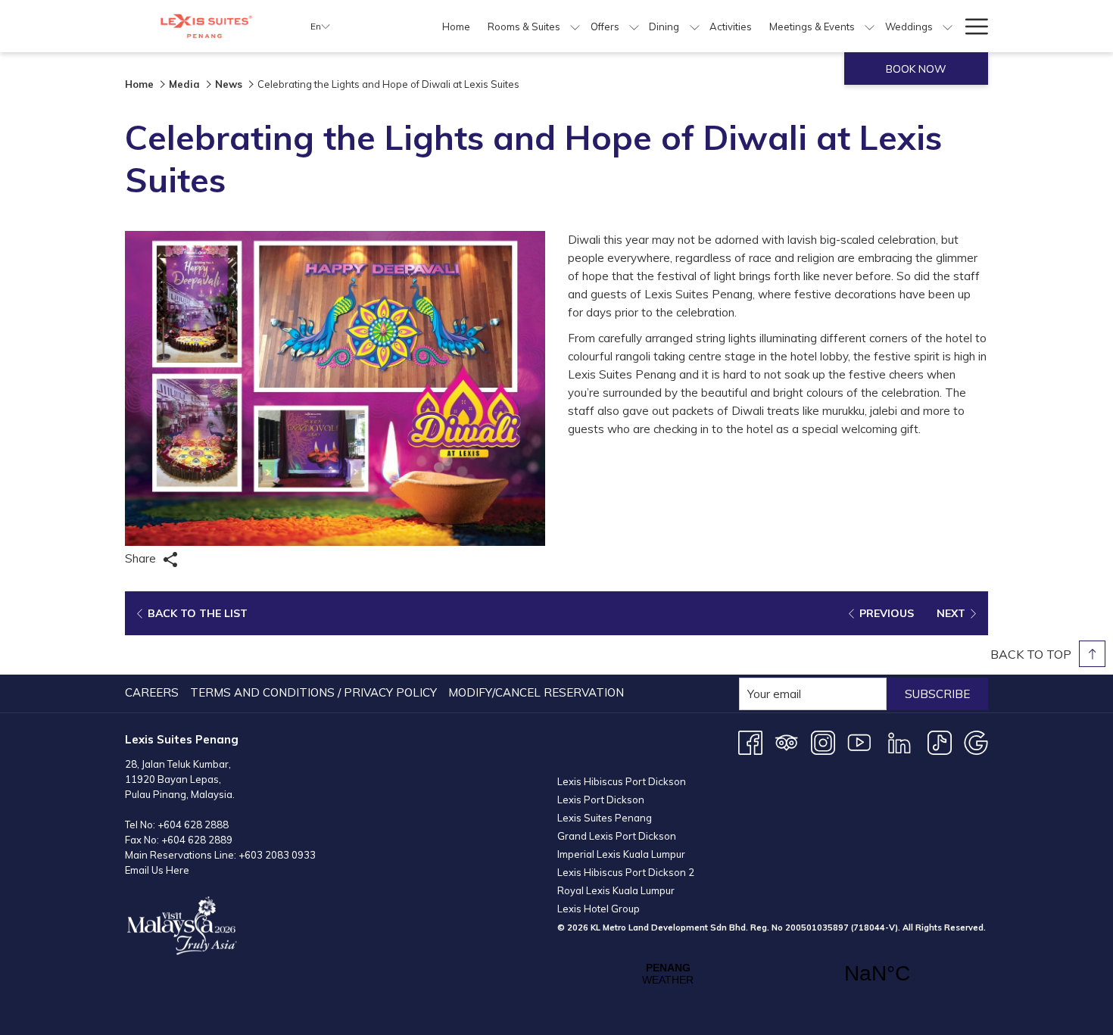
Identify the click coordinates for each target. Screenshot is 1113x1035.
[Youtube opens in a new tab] (859, 741)
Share (142, 558)
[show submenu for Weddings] (947, 26)
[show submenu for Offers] (634, 26)
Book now (916, 69)
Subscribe (937, 694)
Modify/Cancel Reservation (536, 692)
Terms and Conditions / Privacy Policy (313, 692)
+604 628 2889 (196, 840)
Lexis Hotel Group (598, 909)
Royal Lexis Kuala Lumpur (616, 890)
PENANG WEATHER (772, 974)
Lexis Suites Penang (604, 818)
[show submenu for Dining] (694, 26)
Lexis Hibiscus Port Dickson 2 (625, 872)
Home (139, 84)
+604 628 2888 (193, 824)
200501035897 (817, 927)
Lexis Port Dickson (600, 799)
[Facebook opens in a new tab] (750, 741)
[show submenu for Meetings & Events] (869, 26)
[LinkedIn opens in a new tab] (899, 741)
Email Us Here (157, 870)
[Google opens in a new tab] (976, 741)
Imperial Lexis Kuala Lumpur (621, 854)
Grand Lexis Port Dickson (616, 836)
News (228, 84)
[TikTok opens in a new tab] (940, 741)
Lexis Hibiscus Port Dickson (621, 781)
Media (184, 84)
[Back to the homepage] (206, 26)
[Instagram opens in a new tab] (823, 741)
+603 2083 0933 (277, 855)
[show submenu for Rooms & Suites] (575, 26)
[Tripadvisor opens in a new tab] (787, 741)
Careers (152, 692)
